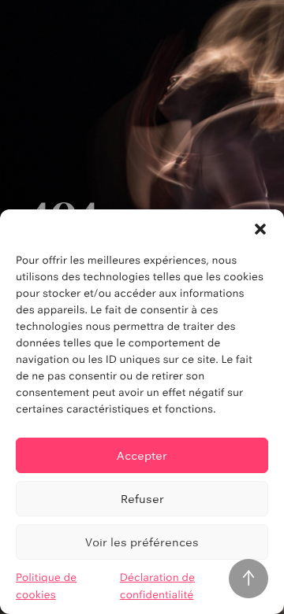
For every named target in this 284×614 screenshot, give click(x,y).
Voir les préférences (142, 542)
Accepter (142, 455)
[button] (260, 229)
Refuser (142, 498)
